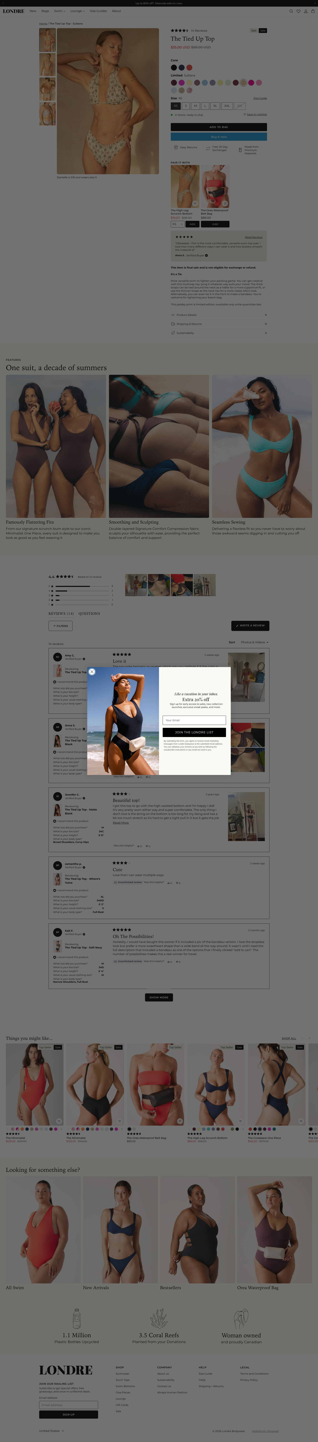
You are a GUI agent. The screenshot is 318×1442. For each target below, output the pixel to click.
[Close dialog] (92, 672)
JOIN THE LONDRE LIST (194, 732)
